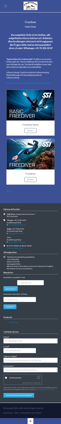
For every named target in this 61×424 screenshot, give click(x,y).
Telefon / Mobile (10, 356)
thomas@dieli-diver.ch (17, 225)
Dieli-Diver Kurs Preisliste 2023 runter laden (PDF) (28, 83)
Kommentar (8, 366)
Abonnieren (10, 289)
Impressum (8, 413)
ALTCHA (37, 383)
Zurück (9, 191)
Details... (30, 131)
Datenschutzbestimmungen (44, 389)
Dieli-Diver (13, 322)
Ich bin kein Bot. (15, 378)
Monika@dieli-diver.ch (17, 242)
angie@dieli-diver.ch (16, 233)
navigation (5, 6)
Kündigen (10, 307)
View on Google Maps (15, 248)
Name (7, 337)
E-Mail (7, 346)
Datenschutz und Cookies (31, 413)
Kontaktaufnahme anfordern (19, 395)
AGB (17, 413)
